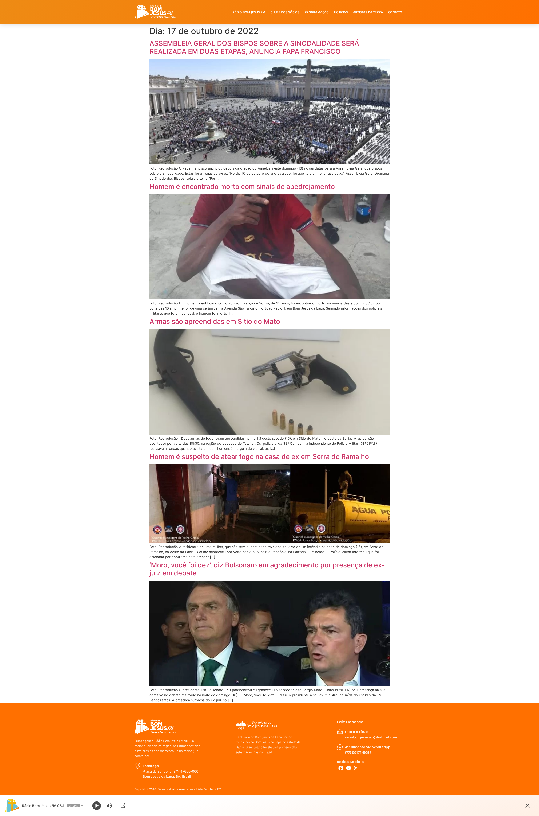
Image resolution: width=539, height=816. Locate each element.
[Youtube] (348, 768)
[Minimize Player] (527, 806)
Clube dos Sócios (285, 12)
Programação (317, 12)
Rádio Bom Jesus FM (248, 12)
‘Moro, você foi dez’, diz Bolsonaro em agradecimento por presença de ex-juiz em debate (267, 569)
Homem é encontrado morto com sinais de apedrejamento (242, 186)
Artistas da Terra (368, 12)
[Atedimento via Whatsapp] (340, 747)
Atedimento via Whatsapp (367, 747)
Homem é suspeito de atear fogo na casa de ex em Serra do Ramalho (259, 456)
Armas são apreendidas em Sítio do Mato (214, 321)
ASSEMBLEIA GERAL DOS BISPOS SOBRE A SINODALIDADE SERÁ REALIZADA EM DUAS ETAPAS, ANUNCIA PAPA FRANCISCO (254, 47)
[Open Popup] (123, 806)
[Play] (96, 805)
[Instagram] (356, 768)
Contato (395, 12)
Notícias (341, 12)
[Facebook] (341, 768)
